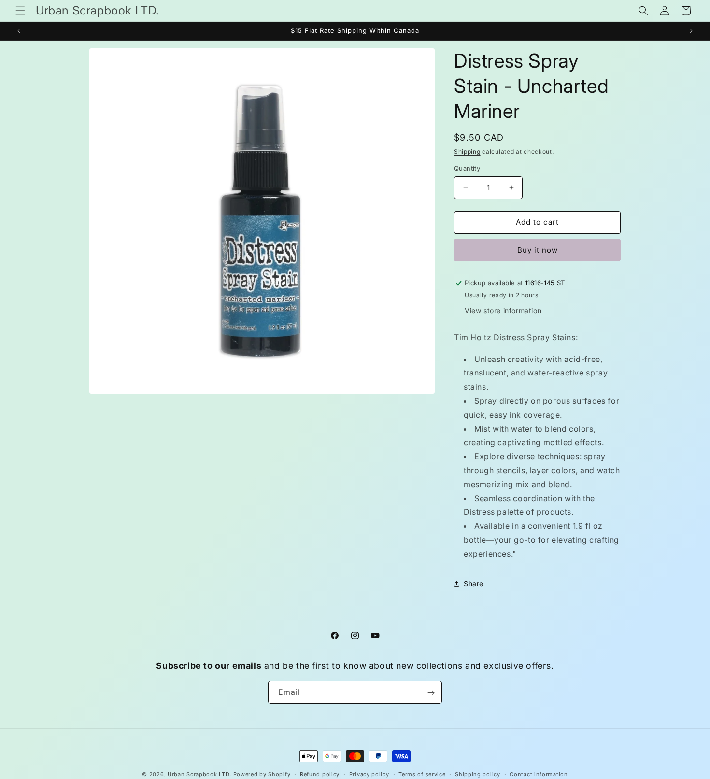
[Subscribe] (430, 692)
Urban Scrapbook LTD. (199, 774)
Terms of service (421, 773)
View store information (503, 310)
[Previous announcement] (18, 31)
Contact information (539, 773)
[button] (20, 10)
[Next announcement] (691, 31)
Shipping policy (477, 773)
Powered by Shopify (262, 774)
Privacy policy (369, 773)
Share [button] (473, 583)
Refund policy (320, 773)
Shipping (467, 151)
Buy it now (537, 250)
